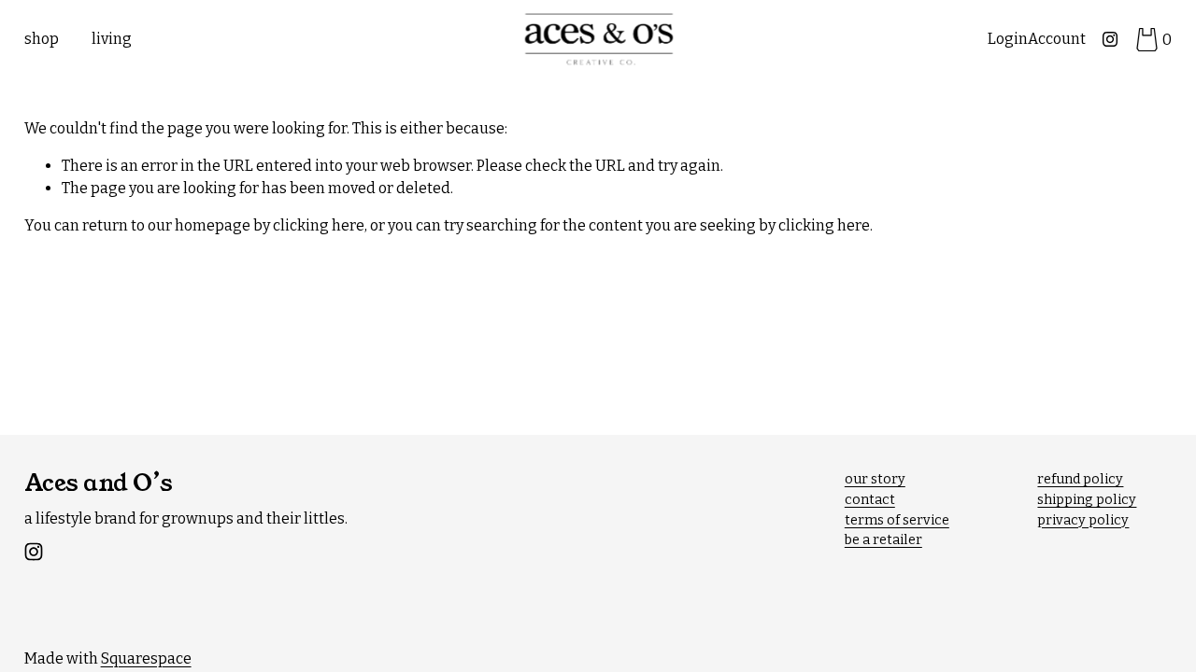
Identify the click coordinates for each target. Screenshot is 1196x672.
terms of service (897, 520)
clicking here (318, 225)
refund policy (1080, 479)
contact (870, 500)
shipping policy (1086, 500)
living (112, 39)
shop (41, 39)
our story (875, 479)
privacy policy (1083, 520)
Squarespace (146, 658)
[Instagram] (1110, 39)
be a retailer (883, 540)
